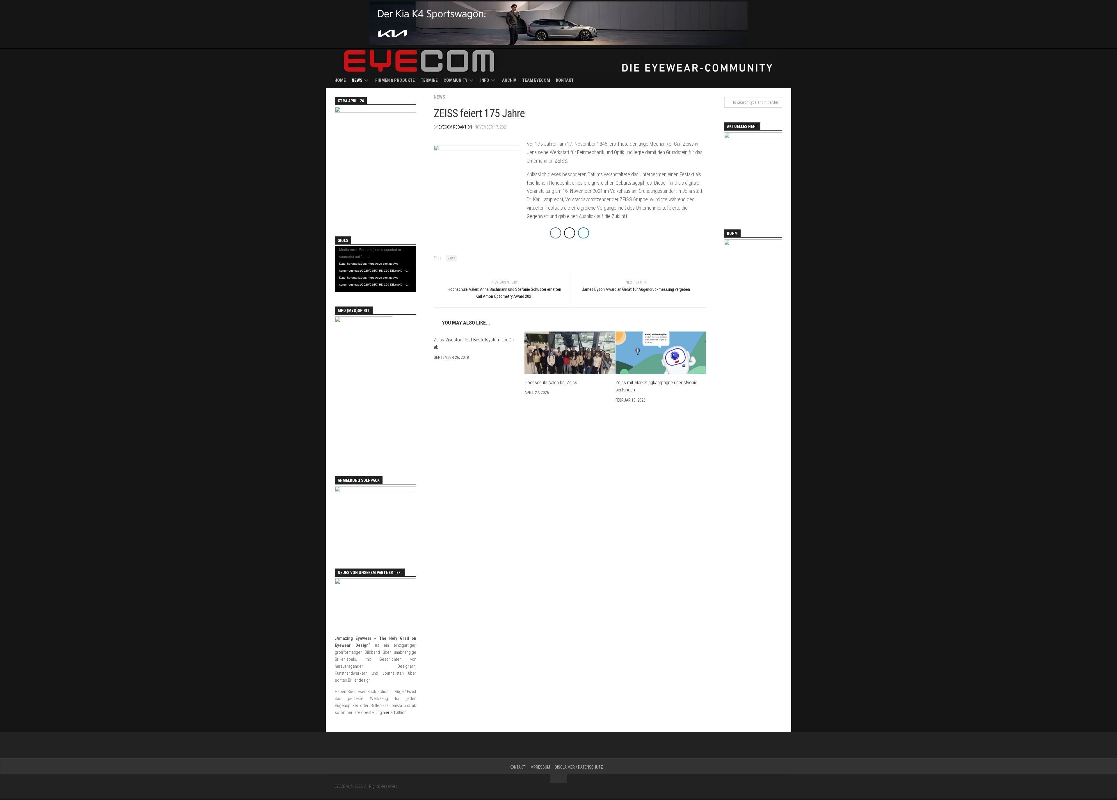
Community (455, 80)
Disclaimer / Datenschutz (579, 767)
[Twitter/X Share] (569, 232)
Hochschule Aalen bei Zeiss (550, 382)
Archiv (509, 80)
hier (386, 712)
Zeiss (451, 258)
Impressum (540, 767)
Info (484, 80)
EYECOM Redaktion (455, 127)
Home (340, 80)
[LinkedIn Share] (583, 232)
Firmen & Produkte (395, 80)
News (357, 80)
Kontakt (565, 80)
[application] (375, 269)
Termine (429, 80)
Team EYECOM (536, 80)
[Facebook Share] (555, 232)
